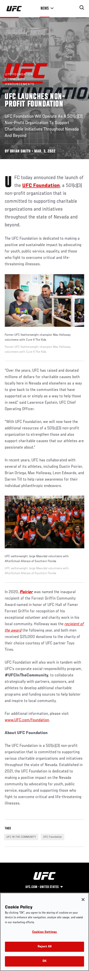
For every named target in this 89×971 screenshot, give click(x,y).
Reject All (44, 946)
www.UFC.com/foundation (27, 720)
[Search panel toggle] (82, 7)
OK (44, 961)
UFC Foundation (52, 837)
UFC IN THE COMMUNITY (21, 837)
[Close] (83, 899)
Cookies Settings (44, 932)
